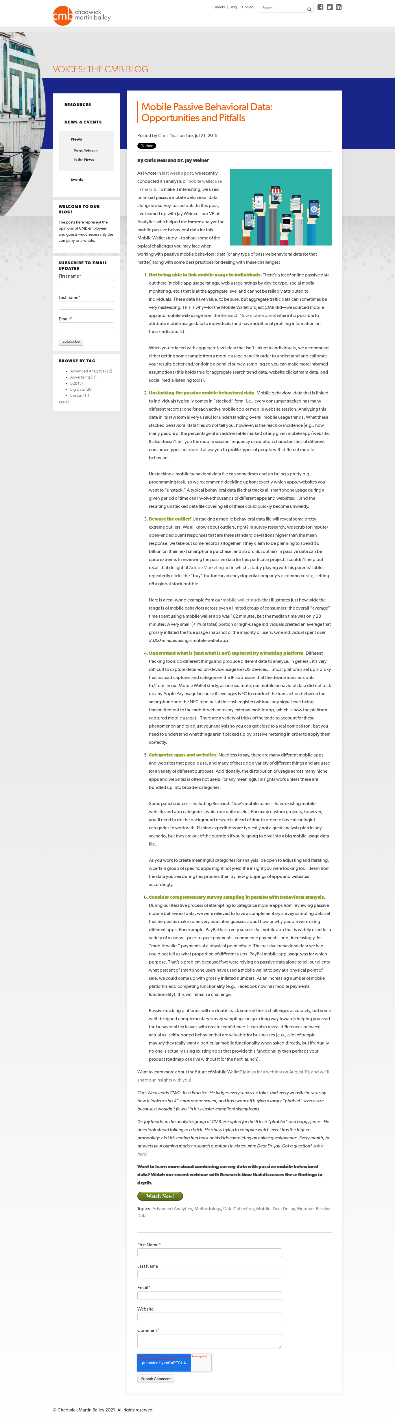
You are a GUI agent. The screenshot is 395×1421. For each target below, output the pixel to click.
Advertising (83, 377)
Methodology (207, 1208)
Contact (248, 7)
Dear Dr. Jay (284, 1208)
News (76, 139)
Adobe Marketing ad (209, 567)
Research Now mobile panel (248, 315)
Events (77, 179)
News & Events (83, 122)
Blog (233, 7)
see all (64, 402)
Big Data (81, 389)
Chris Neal (168, 135)
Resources (77, 104)
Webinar (305, 1208)
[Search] (309, 9)
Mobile (263, 1208)
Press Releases (86, 150)
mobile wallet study (242, 600)
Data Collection (238, 1208)
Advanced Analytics (91, 371)
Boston (79, 395)
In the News (84, 159)
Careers (219, 7)
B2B (76, 383)
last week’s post (177, 173)
